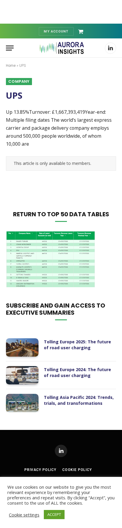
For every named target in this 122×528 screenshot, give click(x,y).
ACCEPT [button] (54, 514)
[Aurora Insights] (61, 48)
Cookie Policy (77, 470)
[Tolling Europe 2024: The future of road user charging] (22, 375)
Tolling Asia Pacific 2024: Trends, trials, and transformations (79, 400)
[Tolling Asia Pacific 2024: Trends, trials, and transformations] (22, 403)
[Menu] (10, 48)
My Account (56, 31)
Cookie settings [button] (24, 514)
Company (19, 81)
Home (11, 66)
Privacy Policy (40, 470)
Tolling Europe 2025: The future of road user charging (77, 344)
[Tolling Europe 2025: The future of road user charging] (22, 347)
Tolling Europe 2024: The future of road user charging (77, 372)
